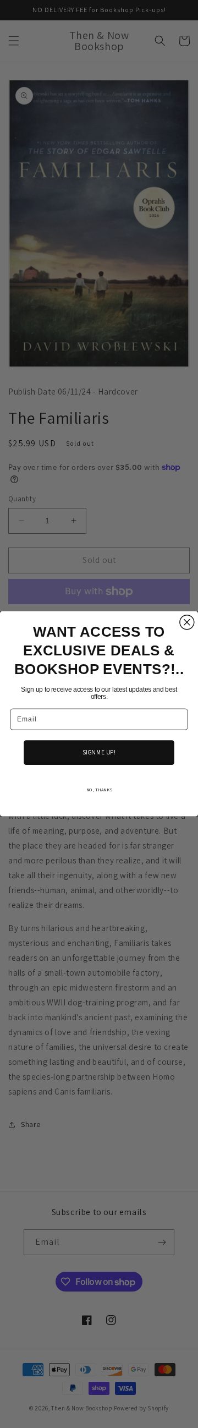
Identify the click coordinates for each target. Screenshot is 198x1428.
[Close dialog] (187, 622)
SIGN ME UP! (99, 752)
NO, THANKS (99, 790)
